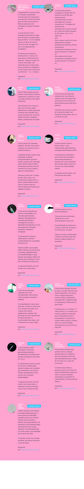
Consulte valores (38, 7)
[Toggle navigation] (77, 2)
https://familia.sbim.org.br (30, 79)
